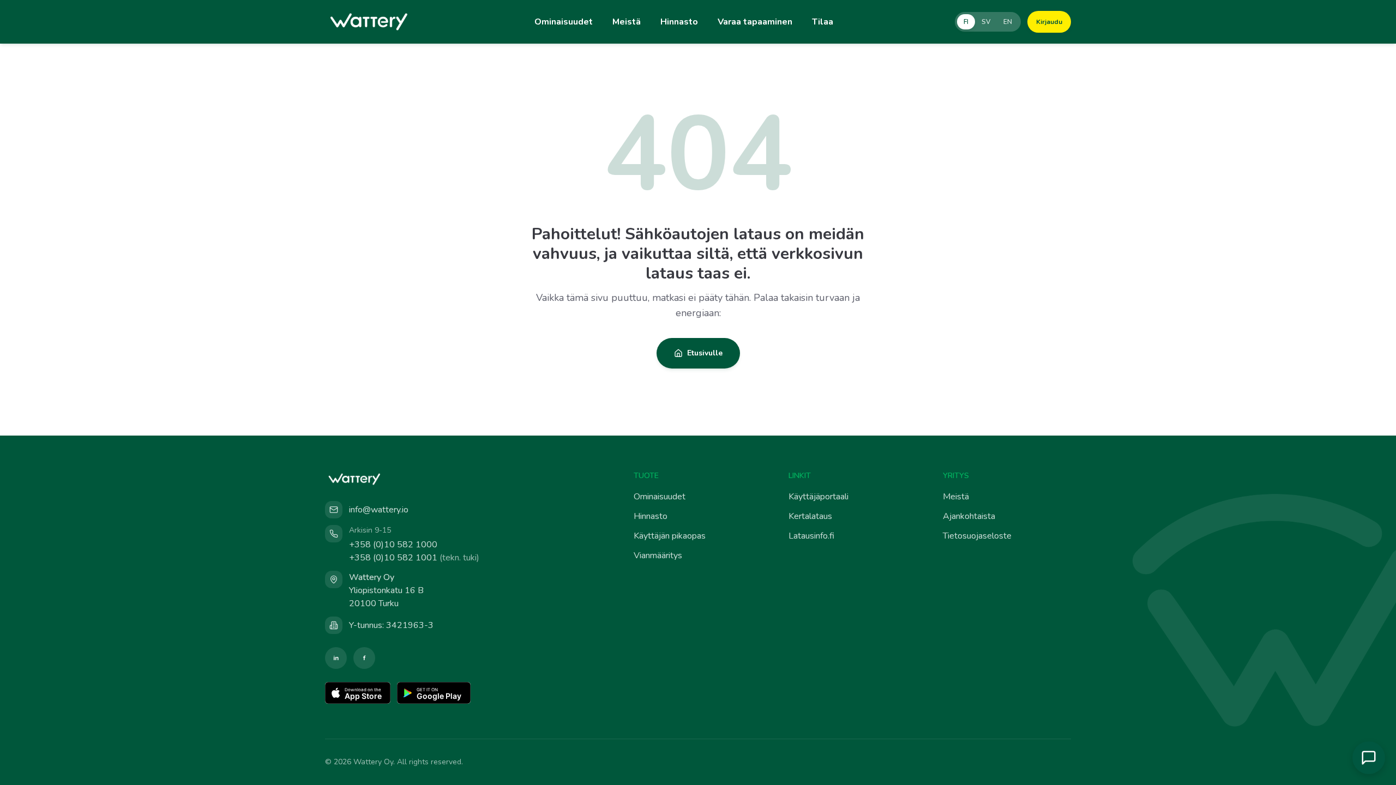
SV (986, 21)
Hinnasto (679, 22)
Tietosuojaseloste (977, 536)
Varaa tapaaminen (755, 22)
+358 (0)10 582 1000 (393, 545)
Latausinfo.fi (811, 536)
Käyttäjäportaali (819, 497)
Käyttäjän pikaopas (670, 536)
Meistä (626, 22)
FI (966, 21)
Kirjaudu (1049, 21)
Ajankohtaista (969, 516)
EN (1007, 21)
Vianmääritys (658, 555)
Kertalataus (810, 516)
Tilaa (822, 22)
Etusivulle (705, 353)
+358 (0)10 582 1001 (414, 558)
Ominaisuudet (563, 22)
